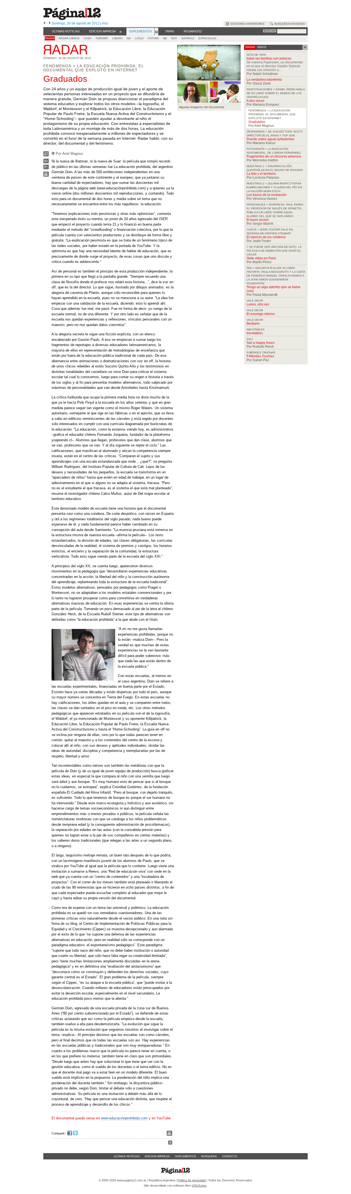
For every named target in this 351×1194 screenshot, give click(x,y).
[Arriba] (170, 1143)
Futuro (153, 38)
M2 (165, 38)
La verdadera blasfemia (264, 80)
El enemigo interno (261, 314)
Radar (50, 38)
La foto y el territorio (261, 174)
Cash (87, 38)
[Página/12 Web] (72, 19)
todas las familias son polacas (269, 58)
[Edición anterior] (44, 23)
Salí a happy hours (260, 343)
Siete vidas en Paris (261, 258)
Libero (117, 38)
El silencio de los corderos (266, 237)
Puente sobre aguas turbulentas (270, 139)
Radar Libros (69, 38)
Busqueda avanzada (289, 23)
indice (261, 47)
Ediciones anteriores (246, 23)
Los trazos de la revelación (267, 195)
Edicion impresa (157, 1156)
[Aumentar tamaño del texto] (46, 162)
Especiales (207, 38)
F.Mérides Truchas (260, 356)
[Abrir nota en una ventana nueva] (46, 155)
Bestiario (253, 323)
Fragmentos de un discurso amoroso (274, 156)
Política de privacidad (191, 1180)
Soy (174, 38)
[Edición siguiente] (50, 23)
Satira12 (187, 38)
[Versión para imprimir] (46, 175)
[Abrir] (120, 31)
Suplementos (185, 1156)
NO (129, 38)
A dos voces (255, 101)
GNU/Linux (199, 1185)
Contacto (229, 1156)
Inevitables (255, 333)
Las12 (139, 38)
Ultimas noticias (127, 1156)
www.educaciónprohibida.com (124, 1118)
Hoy (105, 23)
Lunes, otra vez (258, 304)
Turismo (101, 38)
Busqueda (209, 1156)
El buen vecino (258, 220)
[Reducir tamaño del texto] (46, 168)
